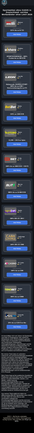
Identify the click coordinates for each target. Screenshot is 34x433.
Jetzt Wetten (17, 34)
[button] (30, 425)
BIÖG (17, 421)
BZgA (27, 419)
